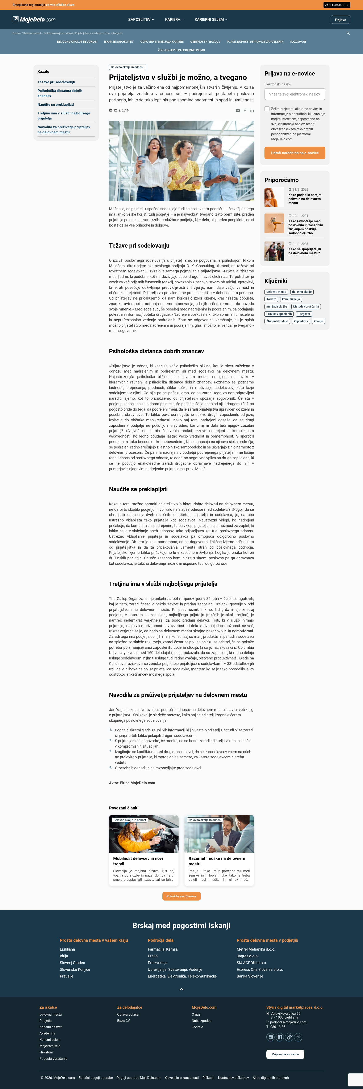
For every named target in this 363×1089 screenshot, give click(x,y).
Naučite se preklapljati (56, 104)
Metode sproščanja (306, 306)
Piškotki (208, 1078)
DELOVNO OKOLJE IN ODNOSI (77, 42)
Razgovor (304, 314)
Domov (17, 33)
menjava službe (276, 306)
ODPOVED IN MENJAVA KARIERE (162, 42)
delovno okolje (302, 292)
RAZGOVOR (298, 42)
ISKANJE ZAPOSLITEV (119, 42)
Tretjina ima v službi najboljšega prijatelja (64, 116)
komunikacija (291, 299)
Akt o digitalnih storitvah (271, 1078)
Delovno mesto (276, 292)
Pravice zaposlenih (279, 314)
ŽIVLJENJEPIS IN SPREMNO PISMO (181, 50)
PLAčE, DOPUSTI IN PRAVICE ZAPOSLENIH (255, 42)
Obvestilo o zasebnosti (182, 1078)
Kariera (271, 299)
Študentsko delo (277, 321)
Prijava (340, 20)
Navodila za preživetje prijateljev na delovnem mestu (64, 129)
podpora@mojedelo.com (288, 1022)
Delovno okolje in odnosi (58, 33)
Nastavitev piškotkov (233, 1078)
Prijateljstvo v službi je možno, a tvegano (98, 33)
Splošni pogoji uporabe (96, 1078)
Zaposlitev (301, 321)
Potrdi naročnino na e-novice (295, 152)
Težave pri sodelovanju (56, 82)
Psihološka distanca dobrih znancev (60, 93)
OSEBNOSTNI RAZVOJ (205, 42)
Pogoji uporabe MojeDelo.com (139, 1078)
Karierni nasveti (32, 33)
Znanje (318, 321)
